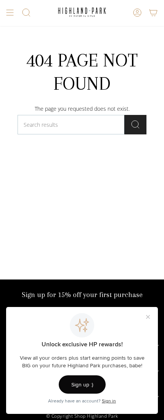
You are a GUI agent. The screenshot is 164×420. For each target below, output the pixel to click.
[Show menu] (10, 12)
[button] (26, 12)
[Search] (135, 124)
